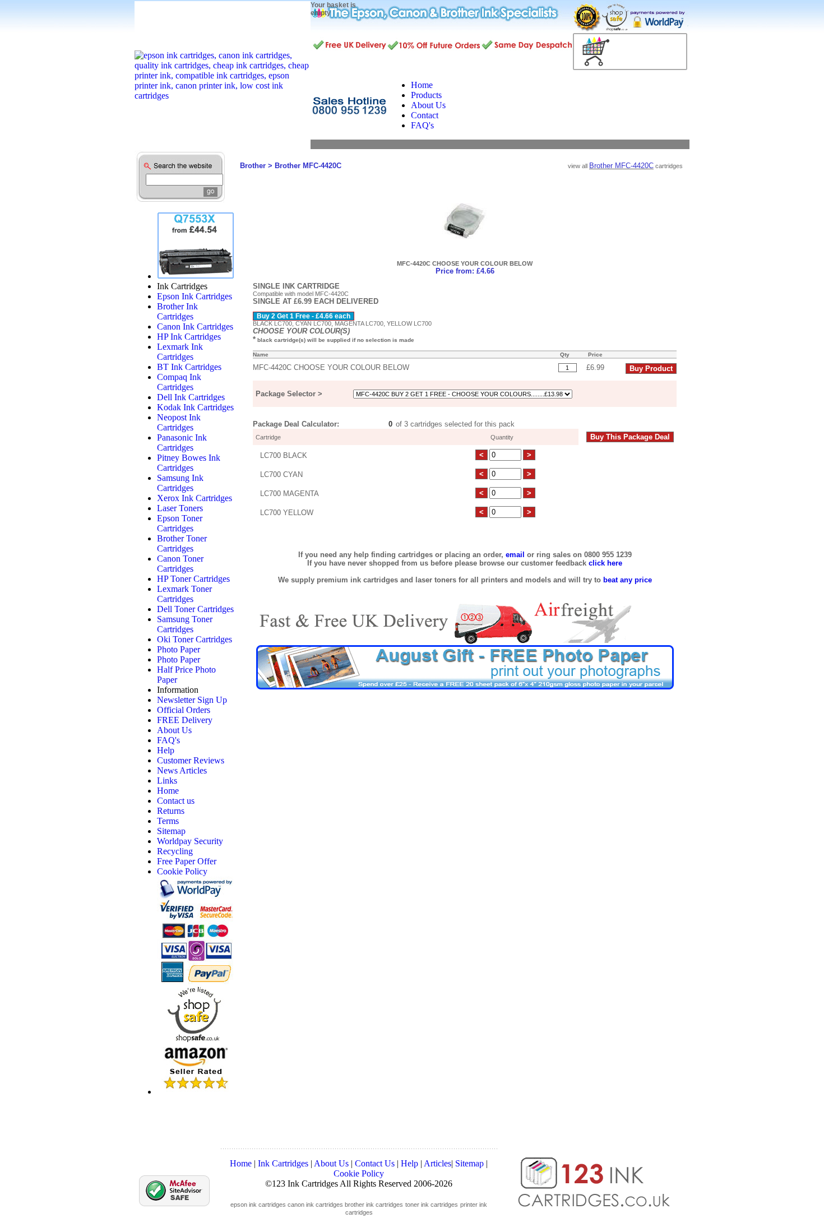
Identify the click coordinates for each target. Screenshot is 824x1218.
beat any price (627, 580)
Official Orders (183, 710)
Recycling (175, 851)
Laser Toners (180, 508)
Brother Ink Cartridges (177, 311)
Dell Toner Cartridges (195, 609)
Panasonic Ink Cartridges (182, 442)
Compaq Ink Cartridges (179, 382)
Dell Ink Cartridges (191, 397)
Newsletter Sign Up (192, 700)
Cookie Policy (182, 871)
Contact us (176, 800)
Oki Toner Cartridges (194, 639)
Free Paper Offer (186, 861)
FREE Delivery (184, 720)
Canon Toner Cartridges (180, 563)
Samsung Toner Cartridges (184, 624)
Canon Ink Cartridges (195, 326)
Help (165, 750)
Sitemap (171, 831)
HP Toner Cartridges (193, 578)
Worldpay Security (190, 841)
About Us (174, 730)
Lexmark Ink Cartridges (180, 352)
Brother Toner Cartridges (182, 543)
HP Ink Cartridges (189, 336)
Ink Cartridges (283, 1163)
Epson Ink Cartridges (194, 296)
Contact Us (375, 1163)
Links (167, 780)
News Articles (182, 770)
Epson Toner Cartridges (179, 523)
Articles (437, 1163)
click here (605, 563)
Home (168, 790)
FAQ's (168, 740)
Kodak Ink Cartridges (195, 407)
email (515, 554)
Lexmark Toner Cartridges (184, 594)
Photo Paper (178, 649)
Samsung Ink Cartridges (180, 483)
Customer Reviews (190, 760)
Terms (168, 821)
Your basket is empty (333, 9)
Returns (170, 811)
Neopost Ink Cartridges (179, 422)
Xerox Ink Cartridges (194, 498)
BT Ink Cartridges (189, 367)
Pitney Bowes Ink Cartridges (188, 463)
